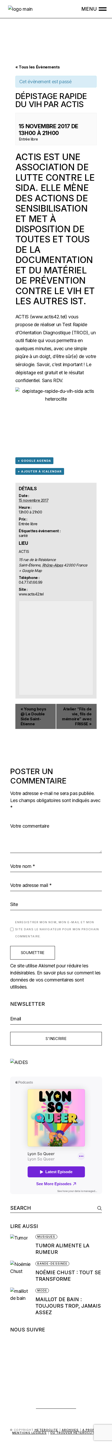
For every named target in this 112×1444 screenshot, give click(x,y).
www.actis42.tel (48, 316)
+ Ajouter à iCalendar (40, 471)
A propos (91, 1430)
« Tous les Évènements (37, 67)
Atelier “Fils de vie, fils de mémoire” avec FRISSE (76, 716)
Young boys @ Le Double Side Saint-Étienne (33, 716)
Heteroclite (46, 1430)
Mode (42, 1290)
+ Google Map (30, 570)
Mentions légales (29, 1433)
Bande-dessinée (52, 1263)
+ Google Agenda (34, 461)
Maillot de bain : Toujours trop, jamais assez (68, 1306)
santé (23, 535)
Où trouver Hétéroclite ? (75, 1433)
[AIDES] (56, 1062)
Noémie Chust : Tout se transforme (68, 1276)
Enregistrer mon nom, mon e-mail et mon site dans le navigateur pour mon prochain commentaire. (57, 929)
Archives (70, 1430)
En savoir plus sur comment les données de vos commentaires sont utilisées (55, 980)
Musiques (46, 1236)
